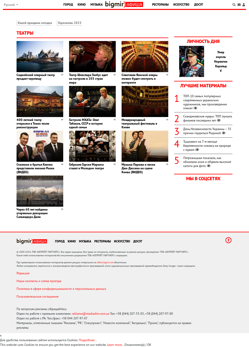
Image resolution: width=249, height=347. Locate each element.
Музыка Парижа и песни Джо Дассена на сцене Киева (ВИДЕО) (138, 168)
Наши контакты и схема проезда (39, 281)
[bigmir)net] (115, 4)
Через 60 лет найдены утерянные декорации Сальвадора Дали (32, 213)
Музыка (96, 4)
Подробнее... (88, 340)
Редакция (23, 273)
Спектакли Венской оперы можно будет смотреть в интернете (140, 78)
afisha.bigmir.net (105, 262)
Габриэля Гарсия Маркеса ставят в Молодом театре (86, 166)
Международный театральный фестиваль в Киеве (139, 123)
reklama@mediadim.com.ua (90, 314)
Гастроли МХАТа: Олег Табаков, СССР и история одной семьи (86, 123)
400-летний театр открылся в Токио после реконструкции (33, 123)
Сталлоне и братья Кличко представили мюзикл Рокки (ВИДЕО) (35, 168)
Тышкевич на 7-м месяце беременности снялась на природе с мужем (207, 146)
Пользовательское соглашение (38, 296)
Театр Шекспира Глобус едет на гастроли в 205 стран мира (88, 78)
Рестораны (160, 4)
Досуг (198, 4)
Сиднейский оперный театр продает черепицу (36, 76)
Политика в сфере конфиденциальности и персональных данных (61, 289)
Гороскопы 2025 (70, 23)
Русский (10, 5)
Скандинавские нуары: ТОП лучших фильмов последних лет (207, 118)
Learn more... (115, 345)
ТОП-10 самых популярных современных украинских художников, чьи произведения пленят (205, 102)
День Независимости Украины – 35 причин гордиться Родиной (207, 131)
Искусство (181, 4)
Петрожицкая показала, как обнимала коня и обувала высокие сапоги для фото (207, 162)
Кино (82, 4)
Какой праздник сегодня (35, 23)
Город (68, 4)
